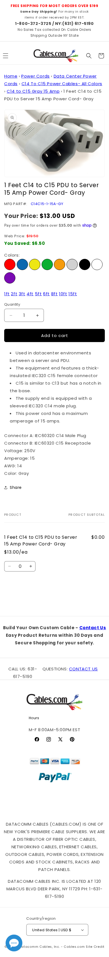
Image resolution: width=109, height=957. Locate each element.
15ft (72, 294)
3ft (22, 294)
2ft (14, 294)
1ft (7, 294)
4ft (30, 294)
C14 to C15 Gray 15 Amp (33, 91)
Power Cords (35, 76)
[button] (89, 56)
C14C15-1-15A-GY (47, 203)
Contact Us (92, 628)
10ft (63, 294)
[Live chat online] (14, 943)
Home (10, 76)
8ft (54, 294)
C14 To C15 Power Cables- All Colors (62, 84)
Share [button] (16, 487)
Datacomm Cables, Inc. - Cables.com (52, 946)
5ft (38, 294)
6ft (46, 294)
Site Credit (95, 946)
